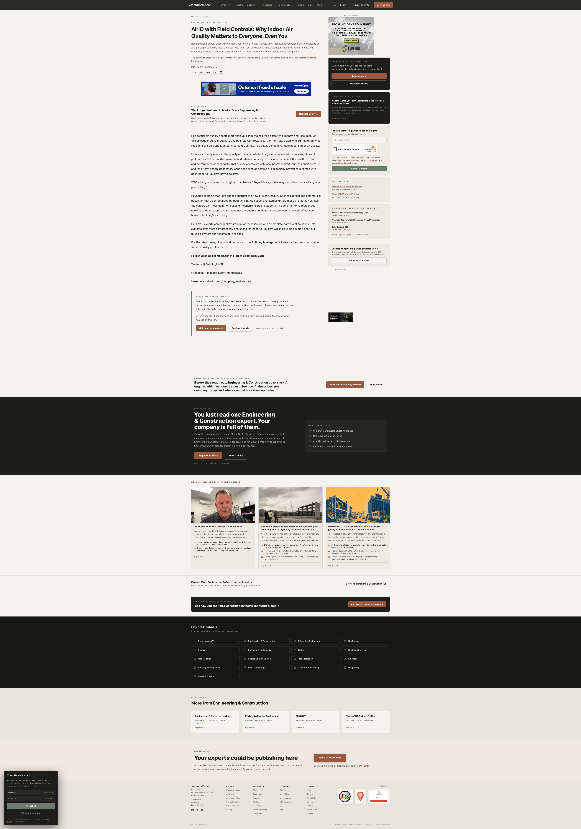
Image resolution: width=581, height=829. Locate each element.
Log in (343, 4)
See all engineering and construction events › (351, 235)
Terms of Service (355, 825)
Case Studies (258, 794)
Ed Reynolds (306, 140)
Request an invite (360, 4)
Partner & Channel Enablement (347, 186)
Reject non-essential (31, 813)
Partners (310, 806)
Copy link (206, 72)
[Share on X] (215, 72)
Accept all (31, 806)
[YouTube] (202, 810)
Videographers (285, 798)
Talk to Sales (312, 798)
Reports (256, 798)
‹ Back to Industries (199, 16)
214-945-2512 (374, 160)
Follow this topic (359, 168)
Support (310, 814)
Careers (310, 802)
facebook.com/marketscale (224, 272)
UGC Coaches (285, 802)
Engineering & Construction (209, 23)
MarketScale (230, 57)
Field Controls (249, 140)
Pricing (300, 4)
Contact (310, 794)
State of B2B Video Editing (345, 194)
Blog (310, 4)
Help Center (257, 814)
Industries (267, 4)
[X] (197, 810)
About (319, 4)
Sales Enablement (233, 806)
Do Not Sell (368, 825)
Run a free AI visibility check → (345, 384)
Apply (282, 810)
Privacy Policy (340, 825)
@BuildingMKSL (213, 264)
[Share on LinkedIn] (221, 72)
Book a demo (359, 76)
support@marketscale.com (344, 163)
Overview (225, 4)
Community (284, 4)
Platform (239, 4)
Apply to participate (359, 260)
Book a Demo (312, 810)
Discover (251, 4)
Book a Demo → (197, 805)
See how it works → (340, 119)
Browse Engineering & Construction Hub (366, 583)
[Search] (334, 4)
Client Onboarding (260, 810)
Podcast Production (233, 802)
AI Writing (230, 794)
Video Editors (285, 794)
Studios (256, 802)
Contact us (195, 802)
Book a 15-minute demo (329, 757)
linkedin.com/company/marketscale (228, 281)
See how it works (240, 328)
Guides (282, 806)
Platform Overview (233, 790)
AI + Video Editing (233, 798)
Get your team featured (211, 328)
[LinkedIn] (192, 810)
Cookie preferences (382, 825)
